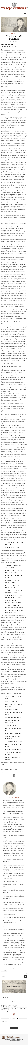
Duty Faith (12, 968)
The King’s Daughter (5, 1006)
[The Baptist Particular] (14, 6)
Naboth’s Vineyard (5, 1011)
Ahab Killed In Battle (5, 1005)
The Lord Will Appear (6, 1003)
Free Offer (18, 968)
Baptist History (5, 968)
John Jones (14, 33)
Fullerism (4, 970)
